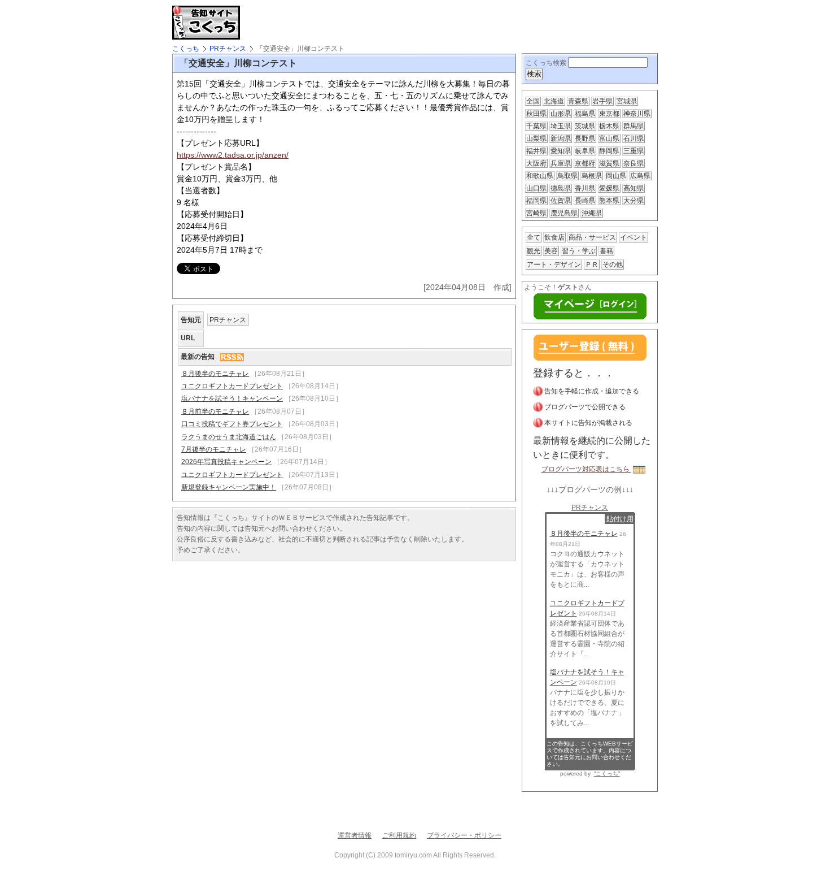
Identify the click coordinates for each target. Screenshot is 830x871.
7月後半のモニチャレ (213, 449)
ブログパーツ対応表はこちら (586, 469)
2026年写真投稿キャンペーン (226, 462)
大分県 (633, 201)
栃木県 (609, 126)
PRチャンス (227, 49)
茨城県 (585, 126)
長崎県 (585, 201)
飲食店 (554, 237)
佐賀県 (561, 201)
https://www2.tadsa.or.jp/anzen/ (233, 154)
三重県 (633, 151)
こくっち (185, 49)
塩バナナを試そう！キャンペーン (232, 398)
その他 (612, 264)
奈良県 (633, 163)
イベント (633, 237)
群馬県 (633, 126)
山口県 (536, 188)
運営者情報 (355, 835)
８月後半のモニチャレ (215, 374)
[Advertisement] (378, 23)
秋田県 (536, 114)
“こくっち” (607, 773)
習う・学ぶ (579, 251)
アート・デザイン (554, 264)
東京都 (609, 114)
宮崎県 (536, 213)
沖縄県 (592, 213)
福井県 (536, 151)
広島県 (640, 176)
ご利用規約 (399, 835)
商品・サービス (592, 237)
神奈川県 (636, 114)
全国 (533, 101)
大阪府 (536, 163)
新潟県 (561, 138)
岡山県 (616, 176)
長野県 (585, 138)
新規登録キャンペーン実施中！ (228, 487)
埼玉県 (561, 126)
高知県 (633, 188)
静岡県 (609, 151)
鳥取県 (567, 176)
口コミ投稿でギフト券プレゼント (232, 424)
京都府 (585, 163)
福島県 (585, 114)
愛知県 (561, 151)
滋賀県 (609, 163)
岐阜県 (585, 151)
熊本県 (609, 201)
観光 (533, 251)
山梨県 (536, 138)
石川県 (633, 138)
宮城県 (627, 101)
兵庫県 (561, 163)
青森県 (578, 101)
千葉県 (536, 126)
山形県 (561, 114)
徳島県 (561, 188)
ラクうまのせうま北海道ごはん (228, 437)
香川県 (585, 188)
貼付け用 (620, 519)
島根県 (592, 176)
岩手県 (602, 101)
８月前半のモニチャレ (215, 411)
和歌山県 (539, 176)
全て (533, 237)
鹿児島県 (564, 213)
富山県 (609, 138)
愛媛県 (609, 188)
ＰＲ (592, 264)
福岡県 (536, 201)
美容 (551, 251)
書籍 (606, 251)
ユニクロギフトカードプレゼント (232, 386)
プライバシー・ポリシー (464, 835)
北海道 (554, 101)
